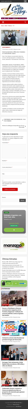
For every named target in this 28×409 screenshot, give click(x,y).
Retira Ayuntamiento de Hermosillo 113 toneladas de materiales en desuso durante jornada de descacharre (13, 267)
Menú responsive (25, 1)
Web (3, 174)
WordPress (18, 406)
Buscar (4, 197)
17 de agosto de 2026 (7, 367)
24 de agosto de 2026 (7, 317)
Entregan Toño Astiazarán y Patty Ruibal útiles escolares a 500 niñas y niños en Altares (13, 364)
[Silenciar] (16, 283)
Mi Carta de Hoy (18, 402)
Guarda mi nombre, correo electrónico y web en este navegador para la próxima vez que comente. (14, 183)
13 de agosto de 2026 (7, 395)
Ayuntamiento (6, 47)
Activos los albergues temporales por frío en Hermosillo (13, 126)
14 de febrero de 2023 (7, 49)
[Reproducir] (14, 230)
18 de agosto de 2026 (7, 341)
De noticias (6, 304)
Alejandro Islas (17, 49)
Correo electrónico (7, 167)
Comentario (5, 142)
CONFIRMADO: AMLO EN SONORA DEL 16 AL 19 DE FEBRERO (15, 120)
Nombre (4, 160)
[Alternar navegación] (3, 22)
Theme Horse (16, 404)
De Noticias (6, 289)
